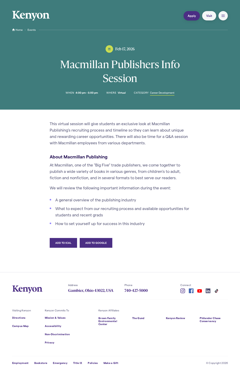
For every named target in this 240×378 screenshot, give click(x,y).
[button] (223, 15)
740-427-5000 (136, 290)
